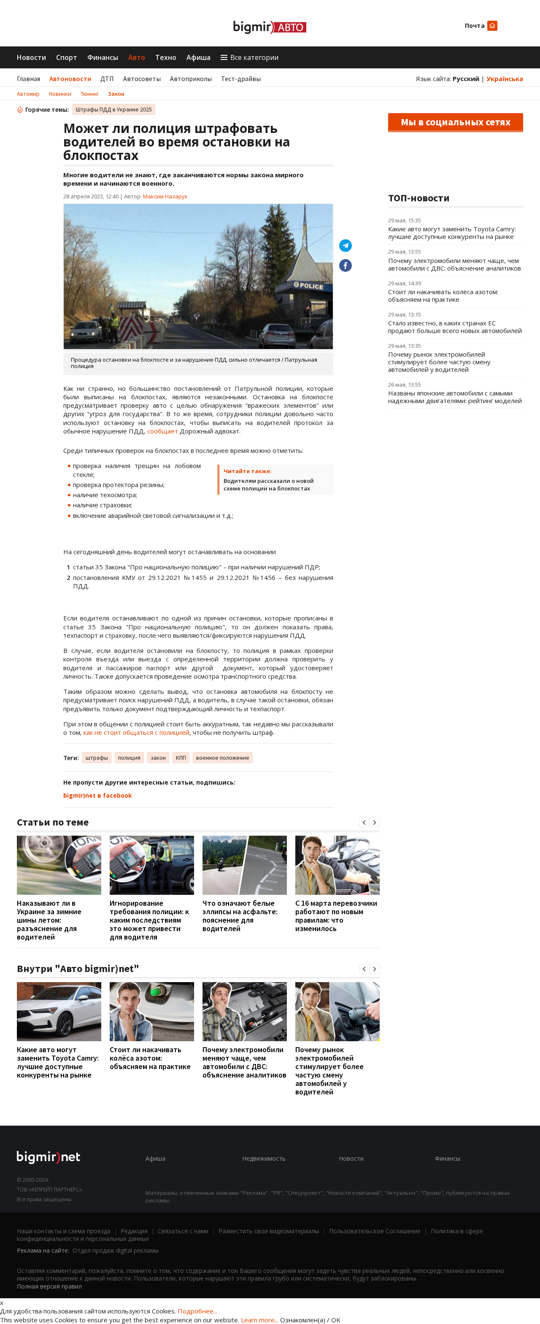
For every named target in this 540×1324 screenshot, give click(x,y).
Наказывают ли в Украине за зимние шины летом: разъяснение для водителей (49, 920)
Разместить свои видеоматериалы (269, 1231)
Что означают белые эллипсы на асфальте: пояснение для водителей (240, 915)
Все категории (254, 57)
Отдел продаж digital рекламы (116, 1250)
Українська (504, 78)
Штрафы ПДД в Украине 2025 (114, 109)
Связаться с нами (183, 1231)
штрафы (97, 757)
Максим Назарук (165, 196)
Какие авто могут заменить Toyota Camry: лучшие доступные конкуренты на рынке (58, 1062)
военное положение (222, 757)
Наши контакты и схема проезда (64, 1231)
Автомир (28, 93)
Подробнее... (197, 1311)
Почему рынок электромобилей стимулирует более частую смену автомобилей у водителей (329, 1071)
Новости (31, 57)
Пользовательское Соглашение (375, 1231)
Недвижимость (264, 1158)
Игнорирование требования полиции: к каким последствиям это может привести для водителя (149, 920)
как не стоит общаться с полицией (136, 732)
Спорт (66, 57)
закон (158, 757)
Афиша (198, 57)
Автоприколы (191, 78)
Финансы (102, 57)
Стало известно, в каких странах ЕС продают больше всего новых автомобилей (455, 327)
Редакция (134, 1231)
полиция (129, 757)
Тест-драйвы (241, 78)
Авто (136, 57)
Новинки (60, 93)
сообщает (162, 431)
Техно (165, 57)
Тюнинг (90, 93)
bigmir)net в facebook (97, 795)
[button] (364, 823)
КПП (181, 757)
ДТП (107, 78)
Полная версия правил (49, 1286)
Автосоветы (142, 78)
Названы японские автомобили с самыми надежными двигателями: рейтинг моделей (455, 397)
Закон (116, 93)
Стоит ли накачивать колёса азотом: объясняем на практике (150, 1058)
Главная (28, 78)
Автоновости (70, 78)
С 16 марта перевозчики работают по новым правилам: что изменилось (336, 915)
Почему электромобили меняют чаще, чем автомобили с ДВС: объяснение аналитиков (244, 1062)
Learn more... (259, 1320)
